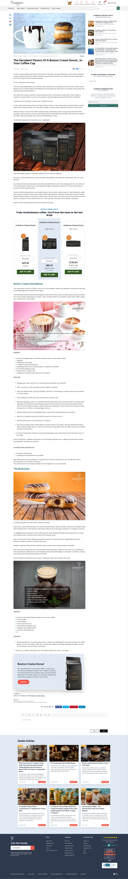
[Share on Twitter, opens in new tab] (10, 18)
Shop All (10, 8)
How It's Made (68, 843)
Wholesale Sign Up (69, 855)
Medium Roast (50, 843)
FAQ (90, 850)
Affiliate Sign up (69, 852)
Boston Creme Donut (38, 696)
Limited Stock (45, 8)
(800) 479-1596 (112, 3)
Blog (20, 56)
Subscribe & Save (32, 8)
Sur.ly (112, 857)
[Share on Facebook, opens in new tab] (10, 15)
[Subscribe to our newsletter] (32, 848)
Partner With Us (69, 850)
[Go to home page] (17, 3)
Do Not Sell (83, 874)
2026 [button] (109, 860)
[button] (105, 3)
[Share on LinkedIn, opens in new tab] (10, 24)
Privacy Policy (31, 874)
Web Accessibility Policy (56, 874)
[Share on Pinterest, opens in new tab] (10, 21)
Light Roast (49, 841)
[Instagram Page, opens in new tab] (116, 874)
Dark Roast (49, 845)
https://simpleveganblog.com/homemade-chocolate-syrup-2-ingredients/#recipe (30, 702)
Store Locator (56, 8)
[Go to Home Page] (12, 838)
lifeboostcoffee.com (110, 854)
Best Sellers (21, 8)
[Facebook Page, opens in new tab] (114, 874)
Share (82, 707)
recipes (25, 56)
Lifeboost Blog (68, 848)
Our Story (67, 841)
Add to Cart (25, 272)
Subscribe (103, 105)
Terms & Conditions (43, 874)
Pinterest (74, 707)
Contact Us (86, 841)
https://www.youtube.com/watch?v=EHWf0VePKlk (23, 701)
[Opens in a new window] (109, 865)
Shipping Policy (87, 848)
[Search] (118, 8)
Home (16, 56)
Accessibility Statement (71, 874)
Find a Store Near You (51, 850)
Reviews (85, 843)
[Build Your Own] (69, 3)
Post (67, 707)
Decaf (47, 848)
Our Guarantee (87, 845)
